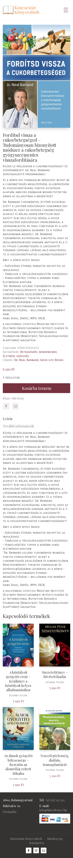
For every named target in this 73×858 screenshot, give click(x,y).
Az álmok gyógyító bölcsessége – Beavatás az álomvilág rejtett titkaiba (18, 765)
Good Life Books (51, 360)
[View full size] (8, 31)
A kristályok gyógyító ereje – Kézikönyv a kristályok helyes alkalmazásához (18, 681)
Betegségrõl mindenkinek (38, 352)
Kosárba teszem (36, 388)
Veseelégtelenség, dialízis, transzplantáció (54, 760)
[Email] (15, 406)
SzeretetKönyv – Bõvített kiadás (55, 674)
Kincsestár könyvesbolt (26, 839)
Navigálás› (10, 812)
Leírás (8, 418)
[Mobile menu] (66, 10)
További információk (18, 426)
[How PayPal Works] (54, 818)
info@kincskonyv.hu (53, 810)
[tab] (36, 418)
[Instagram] (36, 850)
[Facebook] (6, 406)
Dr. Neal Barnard (26, 360)
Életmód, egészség (16, 356)
